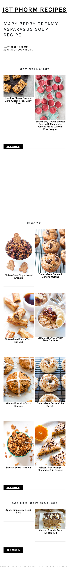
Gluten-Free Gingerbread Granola (19, 276)
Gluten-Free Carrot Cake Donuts (50, 404)
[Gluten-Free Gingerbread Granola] (19, 251)
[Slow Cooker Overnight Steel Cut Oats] (50, 314)
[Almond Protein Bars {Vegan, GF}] (50, 519)
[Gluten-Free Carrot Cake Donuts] (50, 379)
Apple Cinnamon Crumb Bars (18, 511)
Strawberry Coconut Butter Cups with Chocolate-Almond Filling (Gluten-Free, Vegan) (50, 125)
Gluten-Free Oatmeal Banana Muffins (50, 275)
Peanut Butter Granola (18, 467)
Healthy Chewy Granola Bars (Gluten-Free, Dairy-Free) (18, 101)
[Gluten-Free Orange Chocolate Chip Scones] (50, 443)
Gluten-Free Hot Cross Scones (18, 404)
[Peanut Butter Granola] (19, 443)
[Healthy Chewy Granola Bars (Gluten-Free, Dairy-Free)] (19, 86)
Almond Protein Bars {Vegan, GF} (50, 531)
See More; (13, 146)
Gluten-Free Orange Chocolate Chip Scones (50, 468)
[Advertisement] (17, 181)
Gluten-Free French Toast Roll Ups (18, 340)
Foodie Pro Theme (59, 566)
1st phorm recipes (34, 9)
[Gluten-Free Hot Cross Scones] (19, 379)
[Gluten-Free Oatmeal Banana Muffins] (50, 250)
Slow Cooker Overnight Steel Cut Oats (50, 339)
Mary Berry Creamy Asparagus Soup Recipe (18, 48)
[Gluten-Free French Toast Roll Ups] (19, 315)
